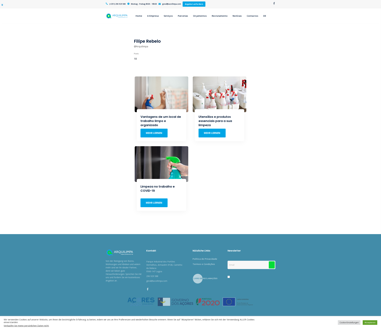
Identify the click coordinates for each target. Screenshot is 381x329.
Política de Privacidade (205, 258)
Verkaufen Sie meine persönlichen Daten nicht (26, 325)
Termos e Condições (204, 264)
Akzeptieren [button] (369, 322)
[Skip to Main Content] (2, 5)
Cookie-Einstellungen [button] (349, 322)
